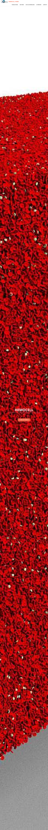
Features (22, 4)
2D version (38, 4)
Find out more (24, 419)
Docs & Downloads (30, 4)
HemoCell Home (14, 1)
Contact (45, 4)
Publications (15, 4)
